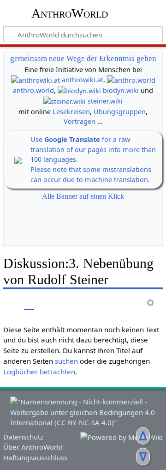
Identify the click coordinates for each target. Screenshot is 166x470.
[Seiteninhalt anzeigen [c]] (8, 303)
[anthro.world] (131, 79)
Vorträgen (79, 121)
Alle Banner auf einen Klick (83, 196)
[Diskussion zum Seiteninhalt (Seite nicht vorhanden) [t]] (29, 303)
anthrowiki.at (82, 79)
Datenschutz (23, 436)
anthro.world (33, 90)
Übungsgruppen (120, 111)
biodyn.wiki (121, 90)
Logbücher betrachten (39, 371)
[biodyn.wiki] (79, 90)
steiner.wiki (105, 101)
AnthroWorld (69, 13)
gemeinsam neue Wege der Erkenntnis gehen (83, 58)
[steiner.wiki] (64, 101)
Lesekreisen (71, 111)
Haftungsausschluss (35, 457)
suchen (66, 361)
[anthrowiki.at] (35, 79)
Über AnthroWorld (33, 447)
